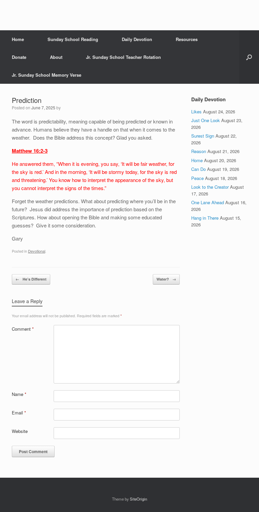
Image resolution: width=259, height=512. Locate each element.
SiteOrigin (138, 499)
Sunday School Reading (73, 39)
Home (18, 39)
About (56, 57)
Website (20, 431)
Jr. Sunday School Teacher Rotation (123, 57)
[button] (249, 57)
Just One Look (205, 120)
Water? (166, 279)
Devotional (36, 251)
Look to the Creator (210, 187)
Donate (19, 57)
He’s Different (31, 279)
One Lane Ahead (207, 202)
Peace (197, 178)
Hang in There (205, 218)
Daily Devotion (137, 39)
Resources (187, 39)
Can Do (198, 169)
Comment (23, 329)
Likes (196, 111)
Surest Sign (202, 136)
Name (19, 394)
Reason (198, 151)
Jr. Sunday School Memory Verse (46, 75)
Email (19, 412)
